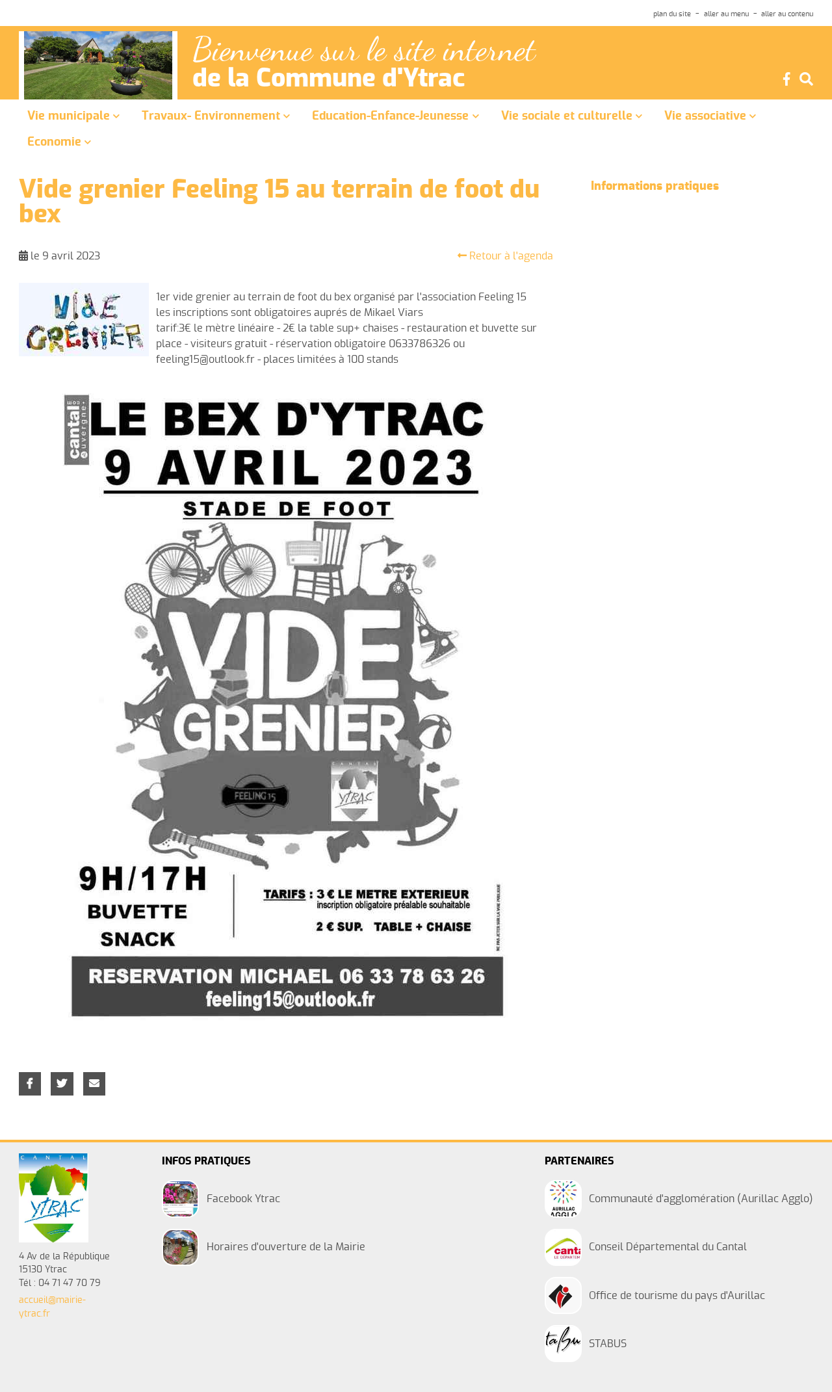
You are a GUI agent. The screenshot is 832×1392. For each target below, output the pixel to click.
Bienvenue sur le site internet (364, 49)
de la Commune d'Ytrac (328, 79)
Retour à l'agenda (510, 256)
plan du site (672, 14)
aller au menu (726, 14)
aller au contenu (787, 14)
